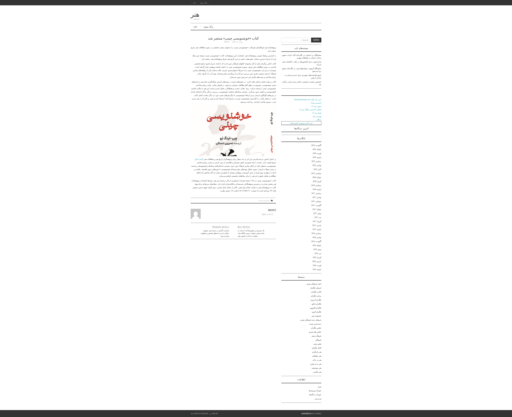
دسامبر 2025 (316, 161)
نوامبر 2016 (316, 237)
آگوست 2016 (316, 241)
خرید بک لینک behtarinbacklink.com (307, 99)
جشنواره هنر (316, 316)
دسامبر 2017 (316, 193)
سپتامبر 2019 (316, 185)
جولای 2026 (316, 149)
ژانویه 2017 (317, 229)
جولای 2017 (316, 209)
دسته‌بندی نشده (264, 200)
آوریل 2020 (317, 181)
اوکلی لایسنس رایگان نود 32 (310, 109)
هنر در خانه (317, 360)
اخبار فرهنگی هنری (313, 284)
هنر (195, 14)
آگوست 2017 (316, 205)
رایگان (318, 119)
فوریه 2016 (317, 265)
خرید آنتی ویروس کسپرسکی (301, 123)
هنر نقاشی (317, 372)
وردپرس (318, 398)
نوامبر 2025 (316, 165)
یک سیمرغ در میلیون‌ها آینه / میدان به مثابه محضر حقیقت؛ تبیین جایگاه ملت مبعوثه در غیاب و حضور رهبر (251, 233)
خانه (194, 2)
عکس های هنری (315, 332)
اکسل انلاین (198, 159)
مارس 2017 (316, 225)
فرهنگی (318, 340)
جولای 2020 (316, 177)
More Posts (267, 214)
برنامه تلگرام (316, 296)
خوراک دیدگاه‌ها (315, 394)
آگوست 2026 (316, 145)
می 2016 (317, 253)
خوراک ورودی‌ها (315, 390)
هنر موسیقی (316, 368)
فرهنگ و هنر (316, 336)
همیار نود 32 (316, 113)
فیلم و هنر (317, 344)
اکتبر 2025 (317, 169)
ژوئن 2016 (317, 249)
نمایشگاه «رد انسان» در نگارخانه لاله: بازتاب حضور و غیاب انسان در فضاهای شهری (301, 56)
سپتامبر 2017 (316, 201)
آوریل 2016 (317, 257)
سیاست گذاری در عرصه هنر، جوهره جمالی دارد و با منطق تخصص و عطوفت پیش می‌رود (214, 233)
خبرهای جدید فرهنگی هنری (310, 320)
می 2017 (317, 217)
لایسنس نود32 (316, 103)
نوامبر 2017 (316, 197)
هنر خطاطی (316, 356)
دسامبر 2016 (316, 233)
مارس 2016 (316, 261)
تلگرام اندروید (315, 300)
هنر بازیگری (316, 352)
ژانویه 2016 (317, 269)
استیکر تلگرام (315, 288)
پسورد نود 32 (316, 106)
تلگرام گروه (316, 312)
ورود (319, 386)
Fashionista (306, 413)
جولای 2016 (316, 245)
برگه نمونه (204, 2)
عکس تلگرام (316, 328)
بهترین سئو (317, 116)
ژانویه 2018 (317, 189)
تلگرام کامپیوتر (315, 308)
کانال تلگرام (316, 348)
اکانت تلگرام (316, 292)
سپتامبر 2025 (316, 173)
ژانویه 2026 (317, 157)
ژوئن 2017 (317, 213)
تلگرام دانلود (316, 304)
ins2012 (226, 42)
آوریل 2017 (317, 221)
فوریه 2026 (317, 153)
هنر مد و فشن (315, 364)
